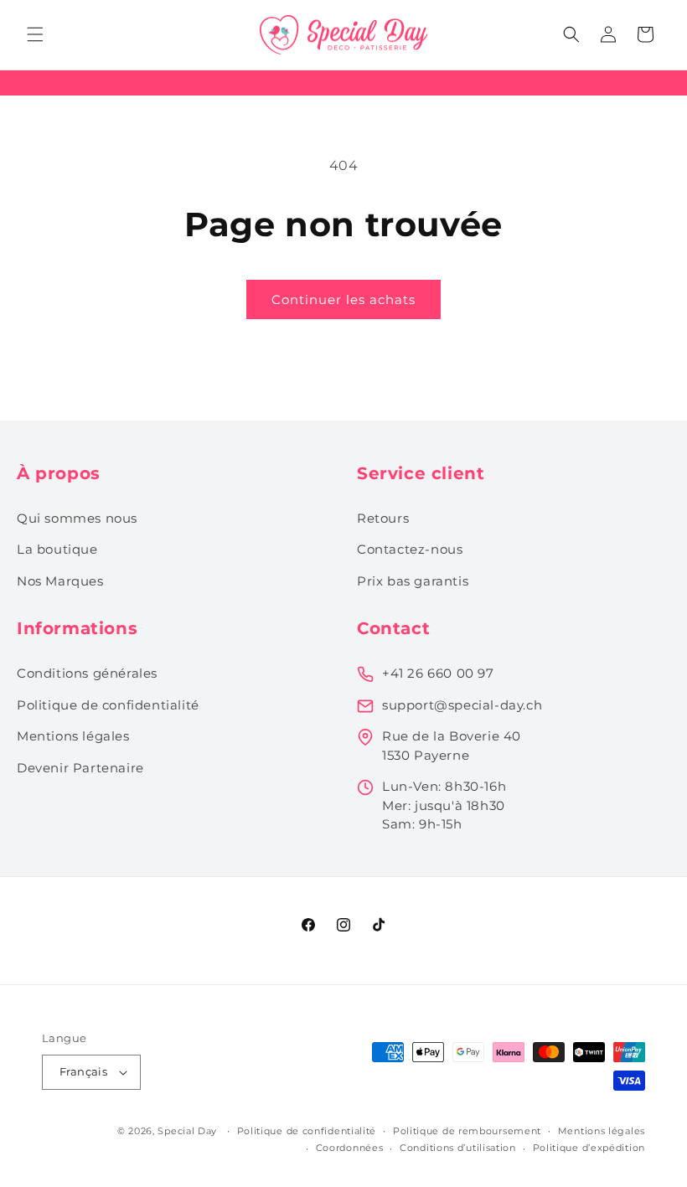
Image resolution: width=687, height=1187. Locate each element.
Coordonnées (350, 1147)
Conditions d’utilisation (458, 1147)
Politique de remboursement (467, 1131)
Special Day (187, 1131)
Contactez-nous (409, 549)
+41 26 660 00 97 (438, 673)
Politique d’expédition (589, 1147)
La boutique (57, 549)
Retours (383, 518)
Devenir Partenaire (80, 768)
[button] (35, 34)
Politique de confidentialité (108, 705)
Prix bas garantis (412, 581)
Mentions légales (73, 736)
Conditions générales (87, 673)
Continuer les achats (343, 299)
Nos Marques (60, 581)
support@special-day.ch (462, 705)
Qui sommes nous (77, 518)
